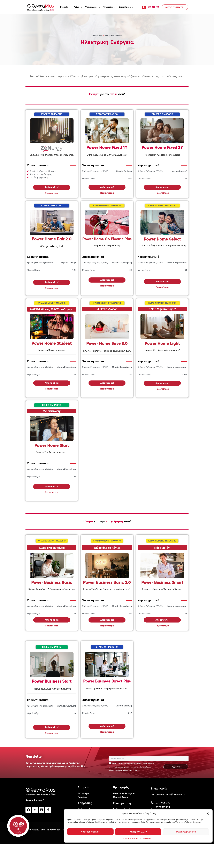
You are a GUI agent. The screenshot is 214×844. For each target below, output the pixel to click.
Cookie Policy (129, 838)
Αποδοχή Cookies (90, 831)
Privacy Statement (143, 838)
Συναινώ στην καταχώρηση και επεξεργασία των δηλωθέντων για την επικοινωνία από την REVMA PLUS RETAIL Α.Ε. (131, 767)
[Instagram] (35, 810)
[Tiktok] (48, 810)
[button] (207, 813)
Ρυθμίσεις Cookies (186, 831)
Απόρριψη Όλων (138, 831)
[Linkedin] (41, 810)
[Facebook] (28, 810)
